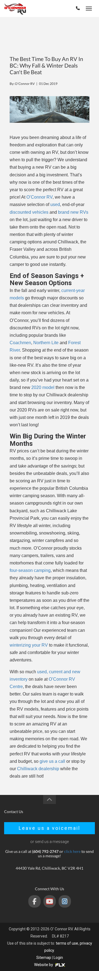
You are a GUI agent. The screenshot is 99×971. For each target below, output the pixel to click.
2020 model (42, 387)
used (55, 204)
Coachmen (20, 342)
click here (72, 851)
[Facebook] (34, 901)
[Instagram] (65, 901)
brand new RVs (73, 212)
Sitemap (43, 957)
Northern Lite (46, 342)
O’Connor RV (39, 197)
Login (58, 957)
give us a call (52, 761)
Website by (44, 964)
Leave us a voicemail (49, 828)
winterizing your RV (29, 645)
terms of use (67, 943)
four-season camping (30, 570)
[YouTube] (49, 901)
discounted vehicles (29, 212)
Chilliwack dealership (38, 768)
